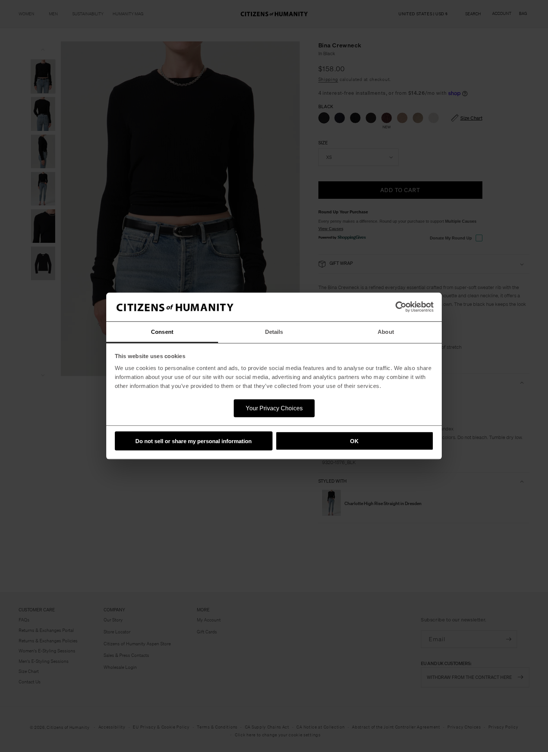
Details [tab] (274, 331)
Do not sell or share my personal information (193, 441)
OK (354, 441)
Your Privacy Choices (274, 408)
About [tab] (386, 331)
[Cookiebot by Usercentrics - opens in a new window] (401, 307)
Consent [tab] (162, 331)
